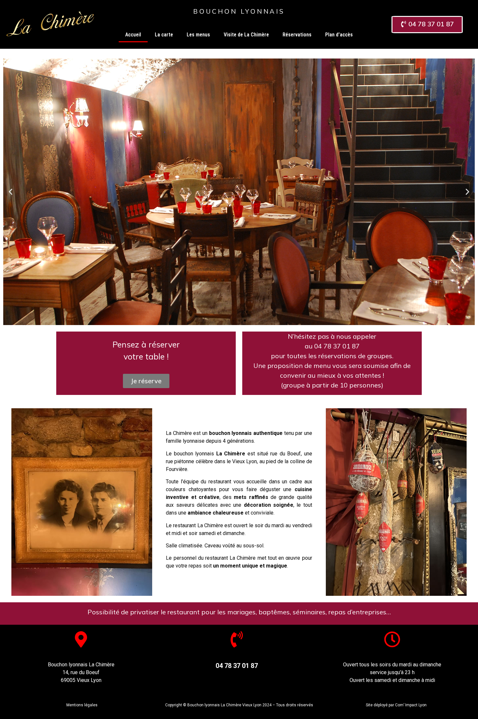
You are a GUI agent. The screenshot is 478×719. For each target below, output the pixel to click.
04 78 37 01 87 (237, 666)
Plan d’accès (339, 35)
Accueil (133, 35)
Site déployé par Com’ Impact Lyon (396, 705)
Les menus (198, 35)
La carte (164, 35)
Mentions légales (82, 705)
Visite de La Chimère (246, 35)
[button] (233, 320)
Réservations (297, 35)
